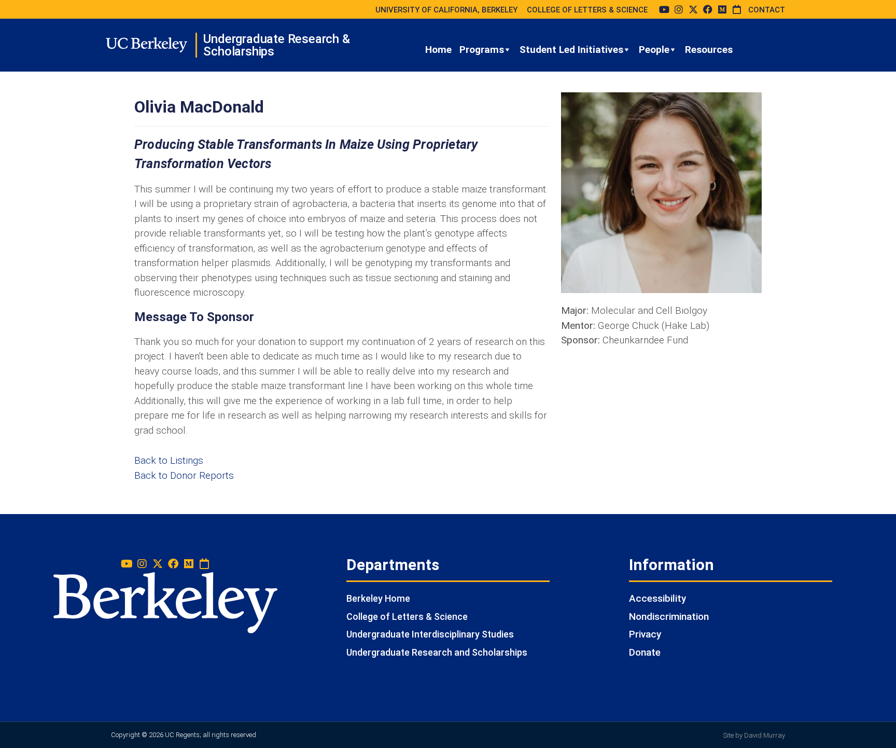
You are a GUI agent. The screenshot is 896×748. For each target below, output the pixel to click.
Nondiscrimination (669, 616)
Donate (645, 652)
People (654, 50)
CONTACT (766, 10)
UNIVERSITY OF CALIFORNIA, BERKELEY (446, 10)
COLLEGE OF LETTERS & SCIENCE (587, 10)
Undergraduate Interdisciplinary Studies (430, 634)
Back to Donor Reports (184, 475)
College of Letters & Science (407, 616)
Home (438, 50)
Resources (709, 50)
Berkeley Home (378, 598)
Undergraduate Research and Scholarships (436, 652)
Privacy (645, 634)
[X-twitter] (693, 9)
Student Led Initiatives (571, 50)
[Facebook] (708, 9)
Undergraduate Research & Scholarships (276, 45)
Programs (481, 50)
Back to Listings (168, 460)
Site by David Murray (754, 735)
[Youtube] (664, 9)
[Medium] (722, 9)
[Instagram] (678, 9)
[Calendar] (737, 9)
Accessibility (657, 598)
